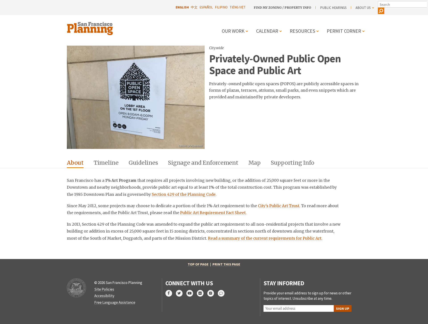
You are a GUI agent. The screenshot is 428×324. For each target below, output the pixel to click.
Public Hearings (333, 8)
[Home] (90, 26)
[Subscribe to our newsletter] (223, 293)
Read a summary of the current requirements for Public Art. (265, 238)
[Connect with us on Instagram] (212, 293)
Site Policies (104, 289)
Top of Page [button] (198, 264)
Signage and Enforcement (203, 162)
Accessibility (104, 295)
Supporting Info (292, 162)
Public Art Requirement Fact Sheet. (213, 212)
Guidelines (143, 162)
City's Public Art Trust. (279, 205)
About (75, 162)
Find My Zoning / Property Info (282, 8)
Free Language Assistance (114, 302)
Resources (302, 31)
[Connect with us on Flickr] (202, 293)
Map (254, 162)
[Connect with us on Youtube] (191, 293)
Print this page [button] (226, 264)
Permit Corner (344, 31)
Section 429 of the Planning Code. (184, 194)
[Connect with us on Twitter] (181, 293)
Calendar (267, 31)
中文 (194, 7)
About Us (363, 8)
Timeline (106, 162)
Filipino (221, 7)
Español (206, 7)
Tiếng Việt (238, 7)
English (182, 7)
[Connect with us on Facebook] (170, 293)
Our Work (233, 31)
